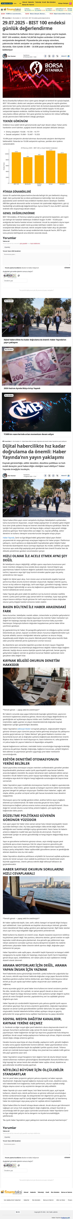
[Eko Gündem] (36, 317)
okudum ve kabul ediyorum (22, 268)
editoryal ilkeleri (24, 729)
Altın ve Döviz (60, 1200)
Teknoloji (38, 2)
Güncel (24, 2)
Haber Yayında (8, 538)
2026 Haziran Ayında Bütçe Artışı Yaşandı (22, 388)
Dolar (27, 8)
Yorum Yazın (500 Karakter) (12, 251)
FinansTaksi (7, 18)
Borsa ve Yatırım (28, 4)
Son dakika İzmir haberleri (12, 1200)
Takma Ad (6, 241)
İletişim (65, 3)
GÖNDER (67, 268)
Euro (37, 8)
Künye (60, 3)
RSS (18, 1212)
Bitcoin (60, 8)
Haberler (31, 2)
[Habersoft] (65, 1218)
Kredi (44, 2)
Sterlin (49, 8)
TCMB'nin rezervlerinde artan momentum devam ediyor (29, 434)
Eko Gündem (51, 2)
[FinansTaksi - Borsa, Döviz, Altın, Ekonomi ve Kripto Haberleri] (11, 1192)
